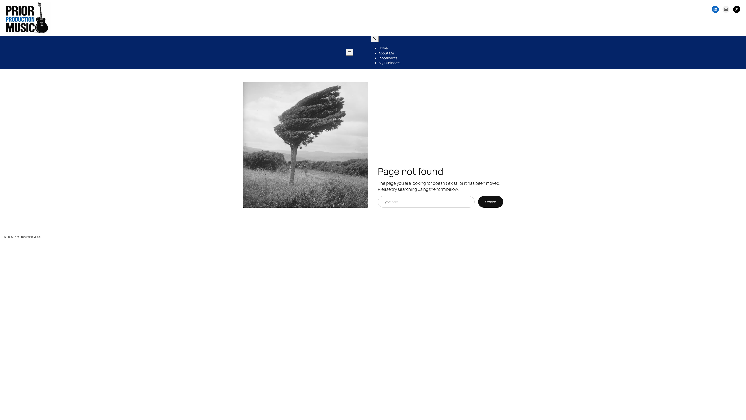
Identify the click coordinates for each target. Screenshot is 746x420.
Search (490, 202)
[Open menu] (349, 52)
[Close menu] (375, 39)
